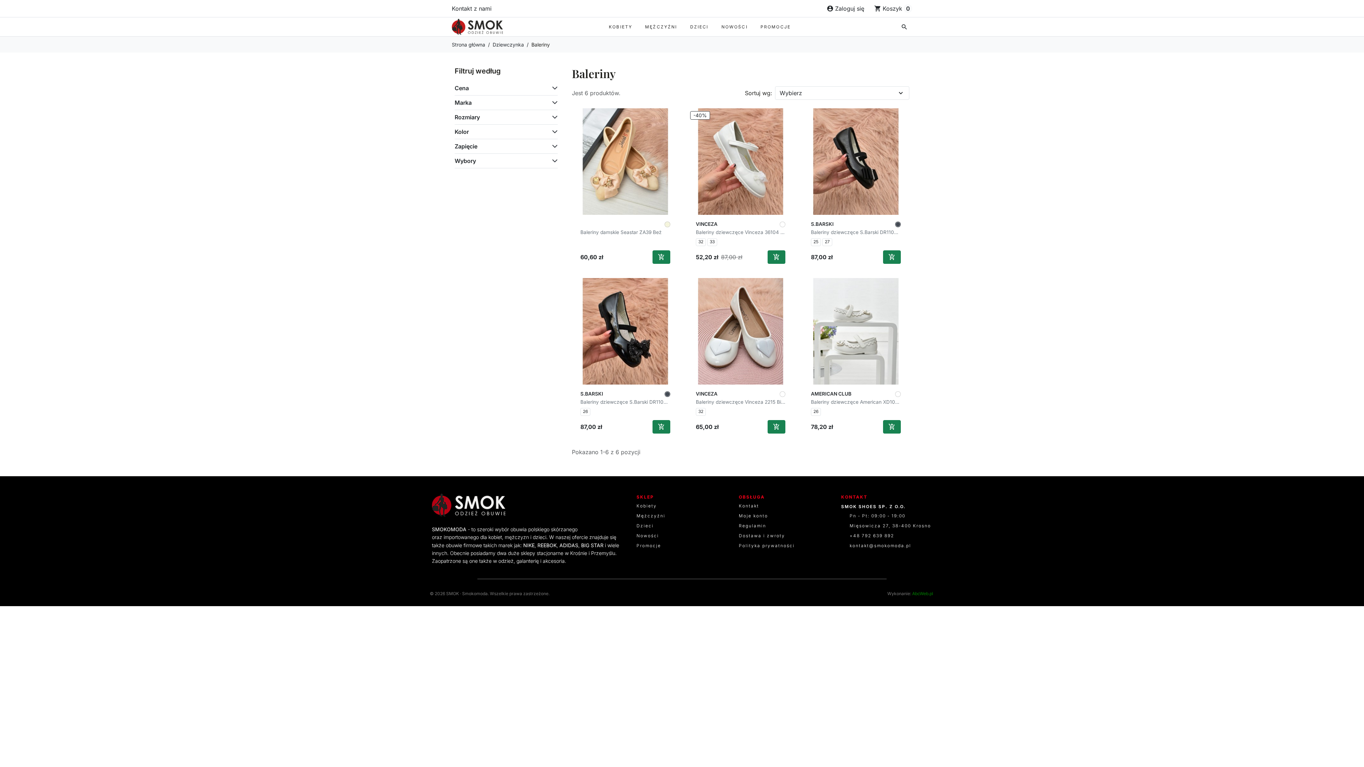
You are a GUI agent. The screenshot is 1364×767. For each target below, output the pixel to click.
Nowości (734, 26)
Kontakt (749, 505)
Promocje (776, 26)
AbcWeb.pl (922, 593)
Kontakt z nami (472, 8)
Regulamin (752, 525)
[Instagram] (613, 505)
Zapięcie (466, 146)
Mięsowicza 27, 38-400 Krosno (890, 525)
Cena (462, 88)
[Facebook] (585, 505)
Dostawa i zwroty (762, 535)
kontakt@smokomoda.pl (880, 545)
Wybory (465, 160)
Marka (463, 102)
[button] (904, 27)
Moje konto (753, 515)
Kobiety (620, 26)
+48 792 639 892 (872, 535)
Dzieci (699, 26)
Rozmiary (467, 117)
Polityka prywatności (767, 545)
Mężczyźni (661, 26)
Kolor (462, 131)
